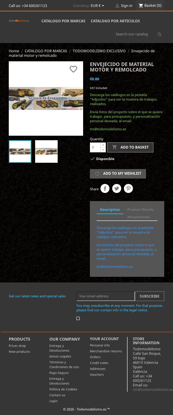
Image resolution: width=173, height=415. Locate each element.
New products (19, 351)
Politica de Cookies (63, 389)
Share (104, 188)
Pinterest (128, 188)
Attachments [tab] (138, 217)
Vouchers (97, 374)
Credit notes (99, 363)
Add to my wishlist (118, 174)
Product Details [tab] (140, 209)
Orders (95, 357)
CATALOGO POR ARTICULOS (115, 20)
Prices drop (17, 346)
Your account (104, 338)
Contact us (57, 395)
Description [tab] (110, 209)
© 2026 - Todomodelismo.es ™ (86, 409)
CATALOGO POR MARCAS (63, 20)
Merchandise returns (106, 351)
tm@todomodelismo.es (153, 389)
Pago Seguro (58, 373)
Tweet (116, 188)
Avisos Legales (60, 356)
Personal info (100, 345)
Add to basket (130, 147)
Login (53, 401)
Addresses (98, 369)
